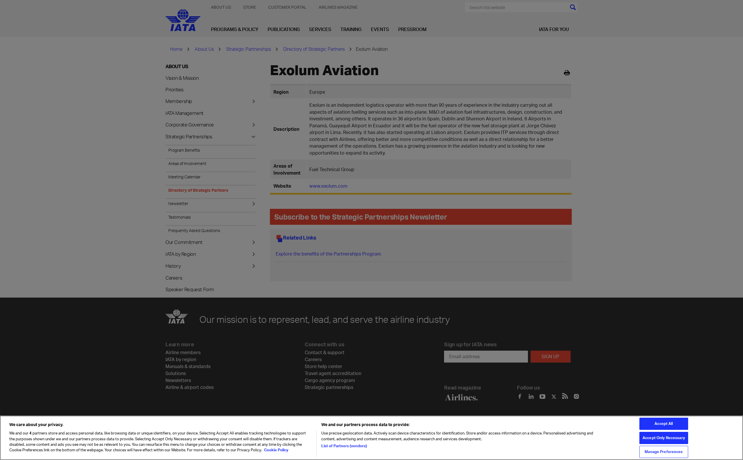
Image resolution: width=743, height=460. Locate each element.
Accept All (663, 423)
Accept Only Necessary (664, 437)
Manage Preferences (664, 451)
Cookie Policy (275, 450)
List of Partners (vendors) (344, 445)
